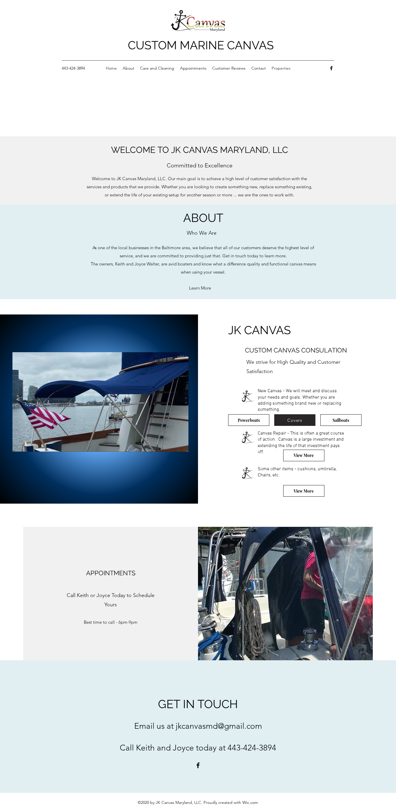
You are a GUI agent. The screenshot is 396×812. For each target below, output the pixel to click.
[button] (181, 445)
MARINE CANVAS (227, 45)
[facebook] (331, 68)
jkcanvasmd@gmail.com (219, 726)
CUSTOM (154, 45)
